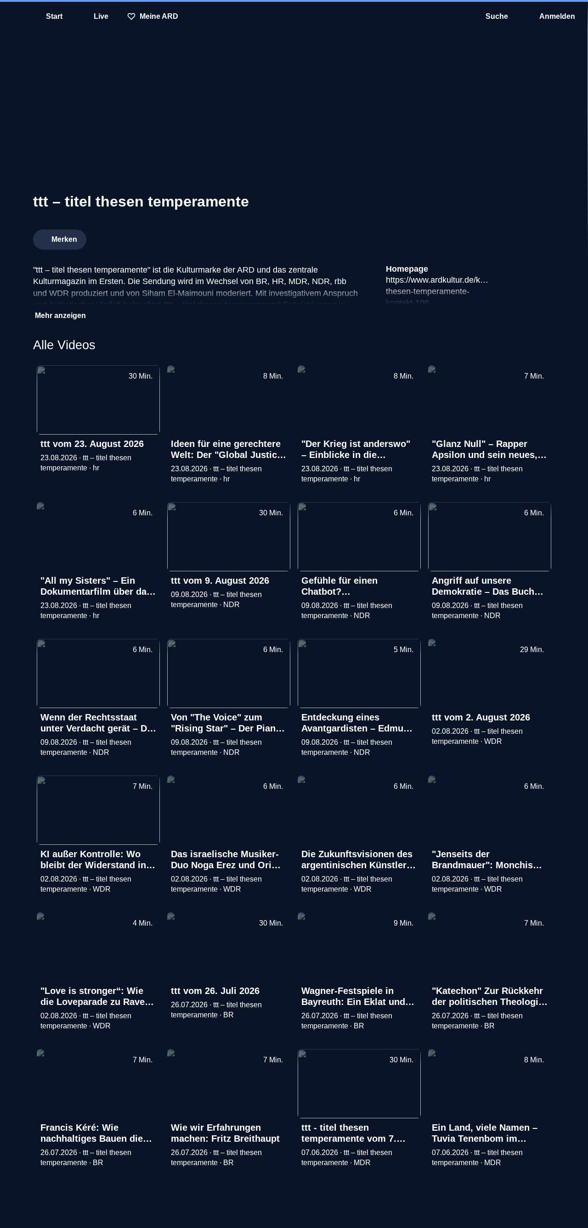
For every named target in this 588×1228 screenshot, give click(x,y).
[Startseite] (294, 16)
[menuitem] (14, 16)
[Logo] (486, 236)
